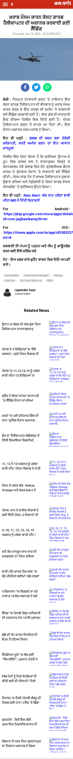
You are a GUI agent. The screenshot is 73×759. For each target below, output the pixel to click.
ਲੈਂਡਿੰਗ (50, 280)
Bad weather (11, 275)
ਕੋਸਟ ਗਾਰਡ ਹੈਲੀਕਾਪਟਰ (31, 280)
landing (58, 275)
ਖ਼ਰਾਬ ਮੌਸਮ (10, 280)
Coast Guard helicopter (36, 275)
